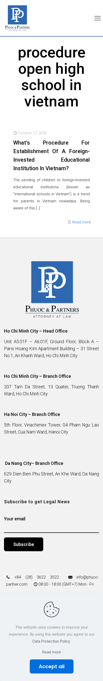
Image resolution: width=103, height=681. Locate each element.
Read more (81, 222)
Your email (14, 518)
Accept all (51, 666)
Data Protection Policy (51, 641)
